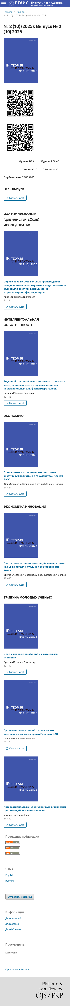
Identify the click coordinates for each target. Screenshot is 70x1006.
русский (10, 880)
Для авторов (12, 923)
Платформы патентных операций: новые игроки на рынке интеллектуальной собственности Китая (34, 566)
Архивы (21, 11)
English (9, 875)
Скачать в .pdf (16, 197)
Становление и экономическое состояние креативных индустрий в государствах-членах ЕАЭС (33, 476)
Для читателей (13, 918)
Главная (8, 11)
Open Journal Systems (17, 969)
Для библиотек (13, 929)
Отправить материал (20, 896)
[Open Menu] (3, 3)
